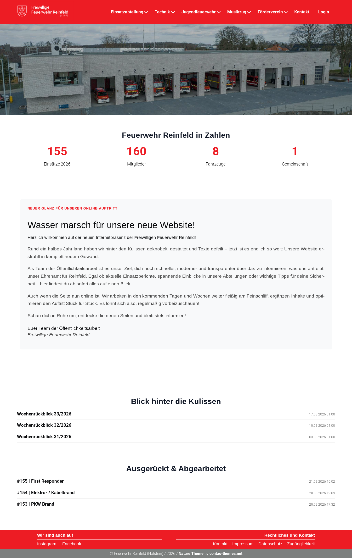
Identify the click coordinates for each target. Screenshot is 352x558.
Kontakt (220, 543)
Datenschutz (270, 543)
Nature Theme (191, 553)
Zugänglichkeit (301, 543)
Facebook (71, 543)
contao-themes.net (226, 553)
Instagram (46, 543)
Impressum (243, 543)
